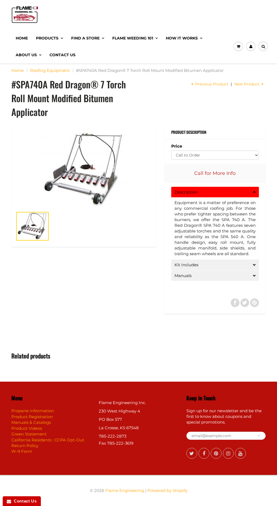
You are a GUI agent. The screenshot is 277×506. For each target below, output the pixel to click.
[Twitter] (191, 453)
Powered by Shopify (167, 490)
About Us (26, 54)
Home (22, 38)
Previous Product (211, 84)
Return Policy (24, 445)
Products (47, 38)
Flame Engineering (124, 490)
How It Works (182, 38)
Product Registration (32, 416)
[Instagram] (228, 453)
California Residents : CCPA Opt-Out (47, 439)
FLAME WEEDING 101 (132, 38)
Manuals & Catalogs (31, 422)
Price (176, 146)
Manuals (183, 276)
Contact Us (62, 54)
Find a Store (85, 38)
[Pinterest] (216, 453)
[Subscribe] (259, 435)
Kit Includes (186, 265)
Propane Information (32, 410)
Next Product (247, 84)
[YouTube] (240, 453)
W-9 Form (21, 451)
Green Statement (29, 434)
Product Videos (26, 428)
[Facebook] (204, 453)
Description (185, 192)
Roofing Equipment (50, 70)
